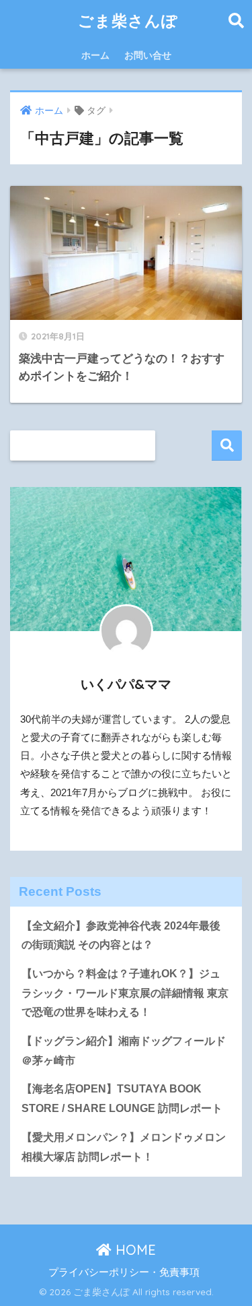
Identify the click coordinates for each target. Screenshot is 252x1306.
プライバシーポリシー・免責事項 (124, 1272)
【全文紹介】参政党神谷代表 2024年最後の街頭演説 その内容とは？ (121, 935)
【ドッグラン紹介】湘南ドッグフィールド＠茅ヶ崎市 (124, 1050)
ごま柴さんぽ (128, 20)
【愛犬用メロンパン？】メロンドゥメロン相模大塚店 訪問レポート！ (124, 1147)
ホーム (95, 55)
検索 (227, 445)
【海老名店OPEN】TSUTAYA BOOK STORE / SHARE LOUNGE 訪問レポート (122, 1098)
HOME (134, 1249)
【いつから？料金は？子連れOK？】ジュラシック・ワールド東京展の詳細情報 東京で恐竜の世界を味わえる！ (125, 993)
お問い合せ (147, 55)
